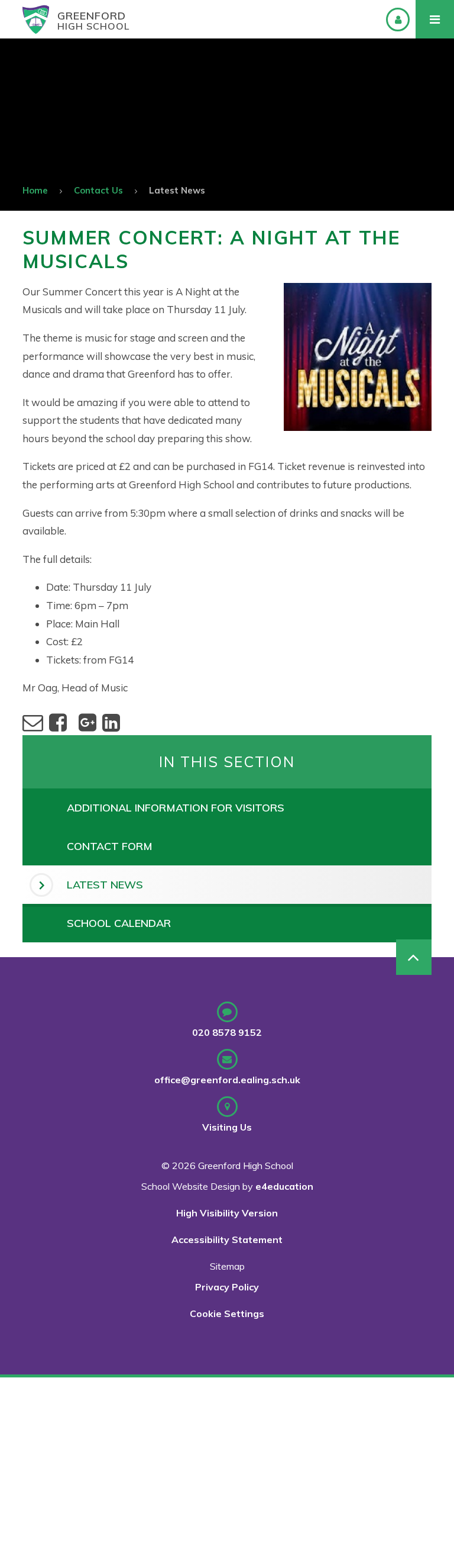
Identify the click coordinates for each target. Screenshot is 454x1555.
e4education (284, 1186)
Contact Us (98, 190)
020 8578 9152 (227, 1032)
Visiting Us (227, 1127)
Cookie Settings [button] (227, 1313)
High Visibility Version (227, 1213)
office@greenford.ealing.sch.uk (227, 1080)
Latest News (177, 190)
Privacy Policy (227, 1287)
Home (35, 190)
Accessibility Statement (227, 1239)
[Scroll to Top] (414, 957)
